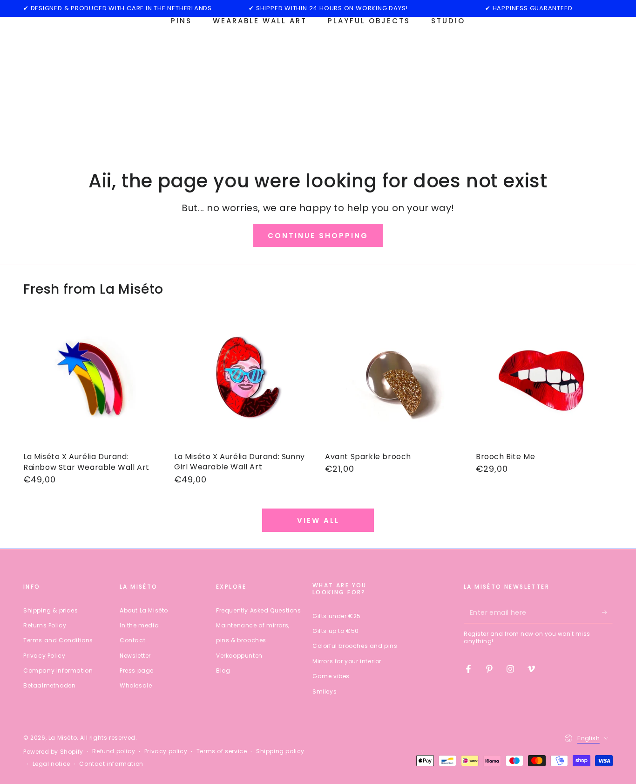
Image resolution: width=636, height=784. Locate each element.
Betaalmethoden (49, 685)
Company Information (58, 670)
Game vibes (331, 676)
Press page (137, 670)
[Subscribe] (607, 612)
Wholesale (136, 685)
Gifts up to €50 (335, 631)
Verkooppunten (239, 656)
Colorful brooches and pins (355, 646)
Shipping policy (280, 751)
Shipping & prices (50, 610)
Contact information (111, 764)
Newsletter (135, 656)
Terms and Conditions (58, 640)
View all (318, 520)
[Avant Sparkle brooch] (393, 380)
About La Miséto (144, 610)
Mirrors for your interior (346, 661)
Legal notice (51, 764)
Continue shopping (318, 236)
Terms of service (221, 751)
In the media (139, 625)
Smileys (324, 691)
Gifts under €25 (336, 616)
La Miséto (62, 738)
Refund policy (113, 751)
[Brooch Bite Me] (544, 380)
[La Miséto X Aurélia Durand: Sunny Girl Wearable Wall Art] (242, 380)
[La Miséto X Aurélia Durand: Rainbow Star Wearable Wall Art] (91, 380)
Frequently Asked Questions (258, 610)
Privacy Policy (44, 656)
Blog (223, 670)
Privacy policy (165, 751)
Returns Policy (44, 625)
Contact (132, 640)
